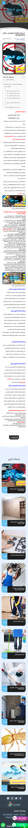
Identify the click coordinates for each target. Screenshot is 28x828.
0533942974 (12, 118)
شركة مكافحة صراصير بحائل (13, 91)
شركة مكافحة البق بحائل (14, 93)
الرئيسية (16, 814)
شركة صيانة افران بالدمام (17, 555)
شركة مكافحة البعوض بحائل (13, 102)
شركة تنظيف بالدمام (18, 621)
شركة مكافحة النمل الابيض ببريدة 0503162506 (17, 754)
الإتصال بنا (22, 814)
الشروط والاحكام (8, 814)
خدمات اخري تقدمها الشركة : (13, 107)
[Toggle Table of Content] (22, 77)
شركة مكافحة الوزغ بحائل (14, 98)
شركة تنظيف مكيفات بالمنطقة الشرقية (18, 588)
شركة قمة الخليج (10, 79)
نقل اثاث (20, 47)
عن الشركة (22, 820)
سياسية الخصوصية (10, 817)
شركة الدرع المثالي (19, 654)
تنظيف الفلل (21, 422)
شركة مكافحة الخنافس (14, 95)
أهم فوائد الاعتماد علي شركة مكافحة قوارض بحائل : (13, 85)
